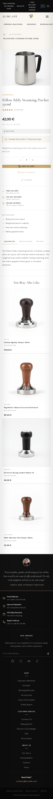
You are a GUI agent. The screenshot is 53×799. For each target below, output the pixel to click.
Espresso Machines (13, 24)
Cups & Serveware (26, 700)
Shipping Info (26, 724)
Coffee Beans (26, 705)
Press (26, 767)
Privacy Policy (31, 791)
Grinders (31, 24)
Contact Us (26, 719)
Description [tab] (9, 241)
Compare (28, 180)
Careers (26, 763)
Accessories (15, 34)
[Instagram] (22, 663)
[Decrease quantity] (20, 160)
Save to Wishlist (28, 172)
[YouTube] (31, 663)
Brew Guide (26, 738)
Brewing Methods (26, 690)
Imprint (43, 791)
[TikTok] (39, 663)
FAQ (26, 734)
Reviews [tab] (40, 241)
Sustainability (26, 758)
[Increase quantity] (33, 160)
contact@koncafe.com (26, 781)
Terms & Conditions (14, 791)
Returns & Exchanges (26, 729)
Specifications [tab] (25, 241)
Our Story (26, 753)
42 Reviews (18, 110)
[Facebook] (14, 663)
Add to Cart (28, 166)
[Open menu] (47, 16)
